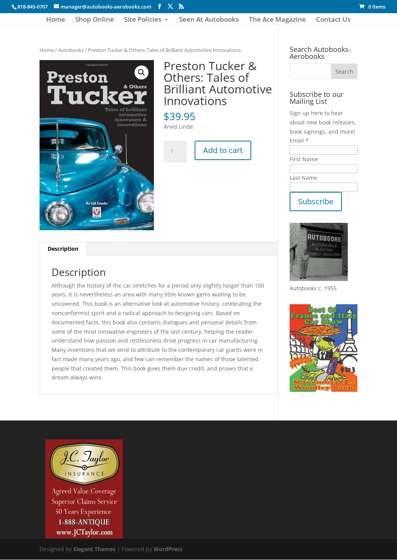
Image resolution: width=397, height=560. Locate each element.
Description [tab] (63, 248)
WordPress (168, 549)
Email (299, 140)
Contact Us (333, 20)
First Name (304, 159)
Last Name (303, 177)
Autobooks (71, 50)
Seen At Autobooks (209, 20)
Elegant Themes (94, 549)
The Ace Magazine (277, 20)
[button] (141, 72)
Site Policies (142, 20)
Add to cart (223, 150)
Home (55, 20)
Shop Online (94, 20)
